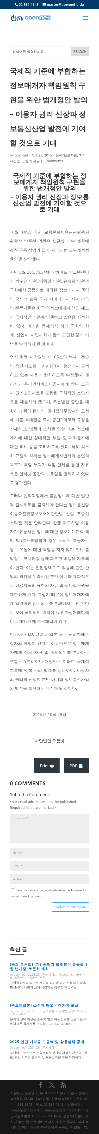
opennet (21, 155)
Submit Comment (70, 907)
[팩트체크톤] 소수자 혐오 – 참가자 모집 (44, 1005)
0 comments (53, 161)
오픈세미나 (21, 977)
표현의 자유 (31, 161)
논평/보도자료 (66, 155)
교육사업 (61, 1011)
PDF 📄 (76, 765)
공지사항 (48, 974)
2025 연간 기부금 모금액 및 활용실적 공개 (47, 1041)
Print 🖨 (47, 765)
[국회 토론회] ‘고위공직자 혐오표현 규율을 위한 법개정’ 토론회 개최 (49, 966)
